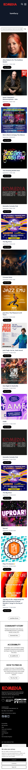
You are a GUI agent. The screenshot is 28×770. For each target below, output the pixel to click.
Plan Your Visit (14, 678)
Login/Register (5, 733)
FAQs (3, 727)
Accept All (14, 759)
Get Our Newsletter (8, 742)
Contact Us (4, 731)
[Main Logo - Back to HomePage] (8, 4)
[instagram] (6, 716)
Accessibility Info (14, 655)
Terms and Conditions (7, 729)
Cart (3, 734)
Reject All (14, 767)
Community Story (14, 635)
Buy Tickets (7, 67)
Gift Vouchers (5, 725)
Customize (14, 763)
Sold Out (6, 104)
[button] (22, 4)
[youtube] (8, 716)
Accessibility (4, 723)
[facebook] (3, 716)
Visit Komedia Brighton (7, 736)
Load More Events (14, 618)
